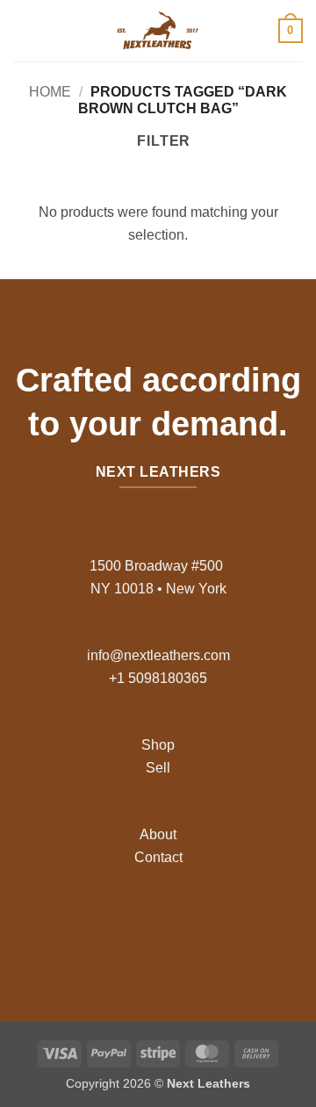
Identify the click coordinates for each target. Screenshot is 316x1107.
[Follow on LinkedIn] (199, 927)
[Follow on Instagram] (144, 927)
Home (50, 91)
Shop (158, 744)
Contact (158, 857)
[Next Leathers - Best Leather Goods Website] (158, 30)
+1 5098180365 (158, 678)
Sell (158, 767)
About (158, 834)
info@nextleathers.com (158, 655)
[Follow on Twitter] (171, 927)
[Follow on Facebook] (116, 927)
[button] (23, 30)
